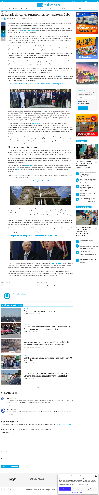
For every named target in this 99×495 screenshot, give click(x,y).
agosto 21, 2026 (38, 347)
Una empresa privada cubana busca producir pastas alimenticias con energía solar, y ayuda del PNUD (47, 374)
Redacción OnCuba (10, 18)
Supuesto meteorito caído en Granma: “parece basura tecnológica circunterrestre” (87, 200)
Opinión (63, 9)
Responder (10, 405)
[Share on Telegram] (3, 35)
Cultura (33, 9)
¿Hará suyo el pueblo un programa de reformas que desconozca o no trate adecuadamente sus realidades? (83, 231)
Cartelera (43, 9)
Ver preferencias (90, 489)
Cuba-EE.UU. (13, 9)
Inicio (2, 11)
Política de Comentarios (65, 424)
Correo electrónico (7, 459)
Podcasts (72, 9)
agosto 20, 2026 (31, 362)
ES (1, 1)
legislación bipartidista (29, 31)
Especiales (91, 9)
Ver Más (37, 387)
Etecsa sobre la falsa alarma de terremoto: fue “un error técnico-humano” (89, 261)
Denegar (78, 489)
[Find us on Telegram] (79, 1)
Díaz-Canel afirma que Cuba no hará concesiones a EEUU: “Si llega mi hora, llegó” (88, 174)
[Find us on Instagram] (77, 1)
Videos (81, 9)
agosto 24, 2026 (38, 313)
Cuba (3, 9)
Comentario (5, 432)
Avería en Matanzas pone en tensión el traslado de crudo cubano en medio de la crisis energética (46, 343)
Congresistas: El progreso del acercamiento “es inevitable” (33, 236)
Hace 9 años (13, 398)
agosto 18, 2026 (31, 378)
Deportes (53, 9)
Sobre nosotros (28, 489)
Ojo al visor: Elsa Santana (86, 240)
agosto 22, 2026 (31, 331)
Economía (24, 9)
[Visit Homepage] (44, 5)
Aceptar (65, 489)
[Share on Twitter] (3, 28)
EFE (26, 331)
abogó (61, 76)
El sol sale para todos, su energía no (39, 311)
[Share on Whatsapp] (3, 31)
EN (3, 1)
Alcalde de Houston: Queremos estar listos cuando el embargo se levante (39, 84)
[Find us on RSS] (81, 1)
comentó (28, 165)
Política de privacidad (77, 492)
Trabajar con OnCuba (39, 489)
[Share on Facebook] (3, 24)
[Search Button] (97, 1)
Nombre (4, 452)
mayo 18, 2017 (22, 18)
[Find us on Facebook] (72, 1)
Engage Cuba (36, 123)
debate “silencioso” (57, 263)
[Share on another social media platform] (3, 39)
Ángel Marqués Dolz (29, 313)
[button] (96, 475)
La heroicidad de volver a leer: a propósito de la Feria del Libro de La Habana (88, 180)
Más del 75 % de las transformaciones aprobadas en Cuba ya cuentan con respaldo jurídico (47, 328)
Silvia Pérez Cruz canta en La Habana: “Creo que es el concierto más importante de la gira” (89, 246)
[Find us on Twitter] (74, 1)
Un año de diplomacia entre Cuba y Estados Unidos (30, 181)
